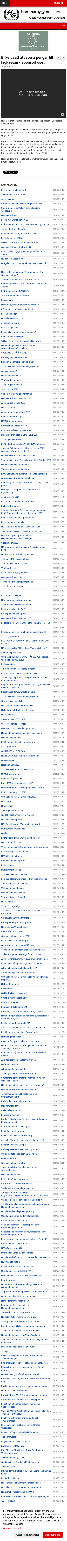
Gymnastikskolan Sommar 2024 (16, 398)
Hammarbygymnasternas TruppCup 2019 (20, 1335)
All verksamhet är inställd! (13, 1069)
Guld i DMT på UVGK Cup (13, 751)
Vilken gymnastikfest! (11, 439)
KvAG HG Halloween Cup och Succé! (18, 517)
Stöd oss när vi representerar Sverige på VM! (22, 1399)
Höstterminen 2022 (10, 765)
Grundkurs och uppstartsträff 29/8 (17, 945)
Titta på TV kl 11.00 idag (12, 586)
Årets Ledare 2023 (9, 389)
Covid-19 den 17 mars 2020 (14, 1243)
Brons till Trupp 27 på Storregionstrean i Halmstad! (24, 1395)
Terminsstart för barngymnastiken (17, 582)
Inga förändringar (9, 1106)
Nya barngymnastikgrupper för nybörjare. (20, 304)
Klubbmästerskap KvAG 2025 (15, 291)
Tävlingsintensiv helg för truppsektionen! (20, 1321)
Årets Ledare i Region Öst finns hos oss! (20, 1330)
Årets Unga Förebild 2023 (13, 384)
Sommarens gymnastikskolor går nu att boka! (22, 203)
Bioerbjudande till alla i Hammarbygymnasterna (23, 1326)
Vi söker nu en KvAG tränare (14, 874)
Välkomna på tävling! (11, 652)
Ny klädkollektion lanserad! (14, 993)
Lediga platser (8, 664)
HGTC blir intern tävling (11, 856)
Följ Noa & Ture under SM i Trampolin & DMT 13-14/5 (25, 623)
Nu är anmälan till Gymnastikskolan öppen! (21, 1483)
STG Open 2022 (8, 746)
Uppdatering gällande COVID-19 (16, 1271)
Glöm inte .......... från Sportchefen (16, 1183)
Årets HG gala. (8, 199)
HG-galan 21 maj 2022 (11, 819)
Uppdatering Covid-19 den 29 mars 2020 (20, 1216)
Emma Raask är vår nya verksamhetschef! (20, 838)
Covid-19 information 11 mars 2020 (17, 1266)
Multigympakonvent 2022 (13, 829)
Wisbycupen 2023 (9, 543)
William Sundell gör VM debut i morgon (19, 242)
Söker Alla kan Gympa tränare (15, 918)
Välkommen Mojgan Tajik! (13, 1457)
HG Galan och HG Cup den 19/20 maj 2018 (21, 1487)
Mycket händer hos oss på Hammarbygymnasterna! (25, 1386)
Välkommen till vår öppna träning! (17, 394)
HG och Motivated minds (13, 259)
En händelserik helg (10, 1478)
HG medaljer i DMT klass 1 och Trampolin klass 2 (24, 648)
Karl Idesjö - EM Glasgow (13, 1446)
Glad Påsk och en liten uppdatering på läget (21, 1200)
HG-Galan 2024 (8, 407)
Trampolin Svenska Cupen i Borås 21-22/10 (21, 531)
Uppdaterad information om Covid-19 (18, 1089)
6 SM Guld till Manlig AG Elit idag (16, 1135)
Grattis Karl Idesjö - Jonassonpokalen (19, 1296)
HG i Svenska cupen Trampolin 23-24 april (20, 824)
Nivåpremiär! (7, 806)
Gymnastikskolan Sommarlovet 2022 (18, 797)
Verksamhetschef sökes (12, 888)
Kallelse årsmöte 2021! (11, 931)
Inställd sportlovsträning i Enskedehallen (20, 1032)
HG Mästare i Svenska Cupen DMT (17, 705)
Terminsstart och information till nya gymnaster (23, 950)
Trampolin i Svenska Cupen (14, 563)
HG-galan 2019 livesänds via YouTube (18, 1317)
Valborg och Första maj (12, 810)
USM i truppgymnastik (11, 421)
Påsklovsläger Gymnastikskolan (16, 851)
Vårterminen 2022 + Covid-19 (14, 883)
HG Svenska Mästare (11, 375)
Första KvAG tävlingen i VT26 (14, 220)
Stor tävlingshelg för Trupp (13, 724)
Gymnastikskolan (9, 215)
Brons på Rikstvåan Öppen (13, 613)
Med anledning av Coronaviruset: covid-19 (20, 1275)
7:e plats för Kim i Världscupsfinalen (18, 669)
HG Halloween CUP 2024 (12, 318)
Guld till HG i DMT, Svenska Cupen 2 (17, 815)
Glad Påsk (6, 833)
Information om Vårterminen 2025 (17, 309)
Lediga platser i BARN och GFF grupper (19, 1149)
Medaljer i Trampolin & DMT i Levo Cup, (19, 435)
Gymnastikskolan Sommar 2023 (16, 618)
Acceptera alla (52, 1535)
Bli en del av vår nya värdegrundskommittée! (21, 963)
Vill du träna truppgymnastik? (15, 572)
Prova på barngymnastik (12, 522)
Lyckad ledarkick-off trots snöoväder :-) (20, 1347)
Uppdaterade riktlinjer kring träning (17, 1211)
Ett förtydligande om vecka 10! (15, 1023)
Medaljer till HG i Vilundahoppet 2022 (18, 728)
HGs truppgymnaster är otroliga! (16, 600)
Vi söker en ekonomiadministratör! (17, 769)
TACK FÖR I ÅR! (8, 1501)
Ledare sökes (7, 865)
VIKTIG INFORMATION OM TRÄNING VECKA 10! (23, 1027)
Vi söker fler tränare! (10, 380)
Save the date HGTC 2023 (13, 719)
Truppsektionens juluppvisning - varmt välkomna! (24, 1291)
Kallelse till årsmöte (10, 506)
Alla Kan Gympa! (9, 1466)
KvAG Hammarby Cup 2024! (14, 416)
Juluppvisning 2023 (10, 497)
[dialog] (33, 1522)
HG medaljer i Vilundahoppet (14, 927)
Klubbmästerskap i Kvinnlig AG (15, 1126)
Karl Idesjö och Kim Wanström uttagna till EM (22, 1011)
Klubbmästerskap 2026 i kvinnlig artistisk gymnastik (25, 224)
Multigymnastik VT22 (11, 870)
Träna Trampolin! (9, 1437)
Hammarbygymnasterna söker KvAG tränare (21, 733)
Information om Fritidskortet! (14, 190)
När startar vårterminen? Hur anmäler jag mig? (22, 1085)
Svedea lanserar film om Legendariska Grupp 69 (23, 632)
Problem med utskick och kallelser (17, 362)
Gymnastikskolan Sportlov (13, 860)
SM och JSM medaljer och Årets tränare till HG (22, 1140)
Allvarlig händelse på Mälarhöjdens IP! (19, 968)
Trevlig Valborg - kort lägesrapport (17, 1188)
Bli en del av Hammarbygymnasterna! (18, 332)
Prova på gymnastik (10, 327)
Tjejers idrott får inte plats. (13, 229)
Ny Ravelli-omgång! (10, 984)
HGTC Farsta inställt (10, 1262)
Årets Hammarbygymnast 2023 (15, 412)
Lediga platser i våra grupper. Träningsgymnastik (24, 879)
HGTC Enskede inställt (11, 1248)
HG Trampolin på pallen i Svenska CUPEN (20, 527)
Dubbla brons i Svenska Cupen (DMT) (18, 554)
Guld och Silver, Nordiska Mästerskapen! (20, 1462)
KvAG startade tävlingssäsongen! (17, 430)
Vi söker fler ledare (10, 568)
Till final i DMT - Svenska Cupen (15, 559)
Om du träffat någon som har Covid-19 (19, 1154)
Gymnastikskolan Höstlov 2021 (15, 936)
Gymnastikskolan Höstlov (13, 577)
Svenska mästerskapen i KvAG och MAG (20, 279)
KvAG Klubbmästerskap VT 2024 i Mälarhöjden (23, 444)
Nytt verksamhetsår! (10, 1174)
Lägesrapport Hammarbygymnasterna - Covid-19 (24, 1239)
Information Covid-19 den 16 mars (17, 1253)
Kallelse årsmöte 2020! (11, 1110)
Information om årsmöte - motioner (17, 501)
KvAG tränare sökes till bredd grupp (18, 742)
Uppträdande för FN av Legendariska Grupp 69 (23, 787)
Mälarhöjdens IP (8, 1158)
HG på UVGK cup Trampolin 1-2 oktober (20, 756)
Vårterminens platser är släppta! (16, 469)
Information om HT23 (11, 595)
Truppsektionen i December (14, 897)
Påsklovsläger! (8, 300)
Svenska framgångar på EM (14, 998)
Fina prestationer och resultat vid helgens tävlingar (24, 1363)
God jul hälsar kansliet (11, 701)
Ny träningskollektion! (11, 1037)
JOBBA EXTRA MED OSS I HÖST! (16, 604)
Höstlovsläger (7, 760)
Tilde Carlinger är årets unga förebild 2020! (21, 954)
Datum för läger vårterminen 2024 (16, 464)
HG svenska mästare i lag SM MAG (17, 1492)
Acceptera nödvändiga (27, 1535)
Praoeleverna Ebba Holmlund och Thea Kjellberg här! (25, 1496)
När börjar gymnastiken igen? (15, 1301)
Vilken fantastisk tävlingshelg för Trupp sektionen (24, 847)
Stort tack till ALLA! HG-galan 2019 (17, 1312)
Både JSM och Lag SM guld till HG (17, 783)
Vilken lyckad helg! (10, 636)
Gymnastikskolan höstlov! (13, 1163)
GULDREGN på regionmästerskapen (18, 478)
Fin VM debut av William (12, 238)
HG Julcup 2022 (8, 714)
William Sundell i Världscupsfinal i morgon (21, 341)
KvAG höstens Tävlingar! (12, 336)
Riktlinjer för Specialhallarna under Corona (20, 1041)
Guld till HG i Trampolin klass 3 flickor (18, 455)
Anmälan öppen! (9, 371)
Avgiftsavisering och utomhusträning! (18, 1060)
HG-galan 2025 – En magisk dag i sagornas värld (24, 263)
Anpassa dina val (12, 1528)
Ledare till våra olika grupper (14, 1179)
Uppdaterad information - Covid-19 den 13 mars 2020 (26, 1257)
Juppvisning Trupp (10, 323)
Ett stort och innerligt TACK (13, 609)
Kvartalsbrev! (7, 988)
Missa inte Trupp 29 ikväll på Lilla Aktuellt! (20, 1432)
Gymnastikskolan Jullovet (13, 892)
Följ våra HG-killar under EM (14, 1007)
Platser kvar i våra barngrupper (15, 940)
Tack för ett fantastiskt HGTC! (15, 295)
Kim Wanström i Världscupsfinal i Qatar (19, 673)
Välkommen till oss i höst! (13, 194)
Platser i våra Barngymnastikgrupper (18, 692)
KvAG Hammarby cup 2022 (13, 792)
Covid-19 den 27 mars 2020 (14, 1220)
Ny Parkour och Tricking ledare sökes (18, 710)
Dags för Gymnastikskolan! (14, 1390)
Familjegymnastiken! (10, 1115)
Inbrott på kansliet (9, 1280)
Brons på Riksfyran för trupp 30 (16, 922)
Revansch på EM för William (14, 426)
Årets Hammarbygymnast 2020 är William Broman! (24, 959)
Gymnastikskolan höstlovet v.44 (16, 247)
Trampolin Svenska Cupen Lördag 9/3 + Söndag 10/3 (26, 460)
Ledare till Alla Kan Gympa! (13, 1145)
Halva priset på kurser (11, 842)
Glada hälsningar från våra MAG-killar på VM (21, 1374)
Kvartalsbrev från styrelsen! (14, 1131)
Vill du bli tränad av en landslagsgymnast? (21, 366)
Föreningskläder (9, 314)
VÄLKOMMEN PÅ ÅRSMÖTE (14, 353)
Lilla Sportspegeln (9, 1002)
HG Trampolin (7, 801)
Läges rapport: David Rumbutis (15, 1441)
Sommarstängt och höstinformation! (18, 972)
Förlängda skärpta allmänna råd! (16, 1101)
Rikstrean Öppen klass (11, 778)
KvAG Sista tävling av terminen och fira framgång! (24, 474)
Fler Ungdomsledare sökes (14, 357)
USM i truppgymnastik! (12, 774)
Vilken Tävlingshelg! (10, 906)
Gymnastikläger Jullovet (12, 737)
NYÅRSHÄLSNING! (10, 1064)
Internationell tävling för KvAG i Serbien (19, 233)
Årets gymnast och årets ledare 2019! (18, 1073)
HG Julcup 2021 (8, 901)
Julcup (4, 1351)
